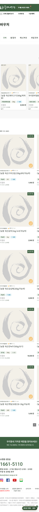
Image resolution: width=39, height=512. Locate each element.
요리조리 (28, 489)
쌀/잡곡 (13, 37)
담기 (2, 109)
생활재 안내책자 (5, 491)
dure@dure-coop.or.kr (8, 475)
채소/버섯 (23, 37)
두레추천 (21, 14)
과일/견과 (34, 37)
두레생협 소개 (4, 489)
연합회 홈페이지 (17, 489)
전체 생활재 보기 (8, 14)
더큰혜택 (31, 14)
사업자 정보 (17, 491)
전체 (4, 37)
